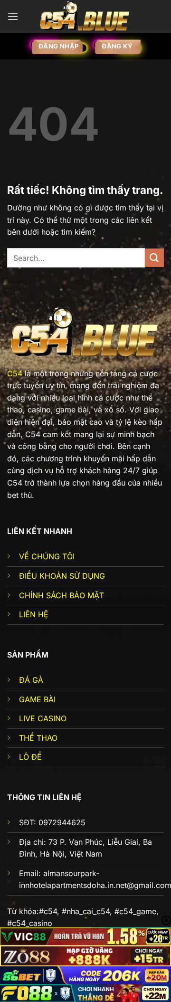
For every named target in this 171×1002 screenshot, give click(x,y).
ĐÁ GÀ (31, 680)
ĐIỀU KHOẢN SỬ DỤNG (62, 576)
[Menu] (13, 16)
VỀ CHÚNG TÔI (47, 556)
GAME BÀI (37, 699)
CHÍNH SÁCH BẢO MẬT (61, 595)
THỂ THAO (38, 738)
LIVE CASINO (42, 718)
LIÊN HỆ (33, 614)
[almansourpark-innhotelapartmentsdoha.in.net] (85, 16)
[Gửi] (154, 257)
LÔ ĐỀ (30, 757)
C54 (14, 373)
